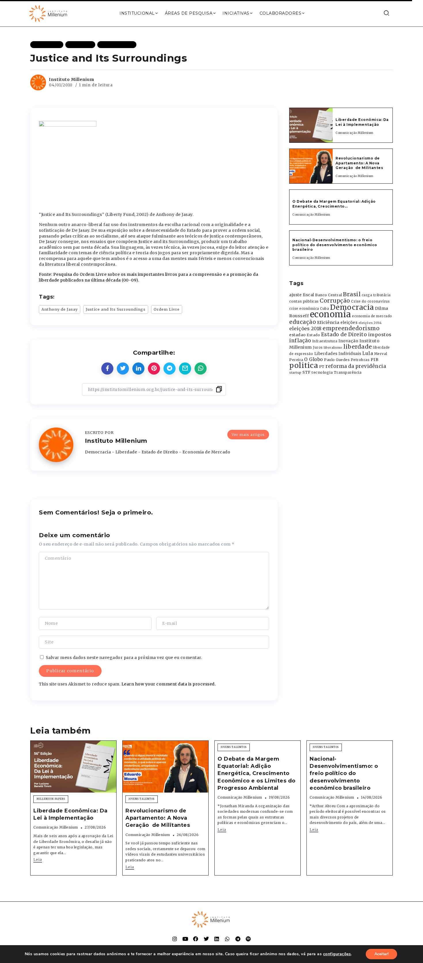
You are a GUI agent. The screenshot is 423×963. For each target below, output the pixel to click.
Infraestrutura (325, 341)
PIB (375, 359)
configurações (337, 954)
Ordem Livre (167, 309)
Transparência (348, 372)
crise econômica (304, 309)
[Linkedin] (217, 939)
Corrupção (335, 300)
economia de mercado (372, 316)
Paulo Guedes (337, 360)
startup (295, 373)
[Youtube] (185, 939)
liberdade (357, 346)
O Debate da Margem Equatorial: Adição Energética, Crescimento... (334, 203)
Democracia (352, 307)
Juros (318, 347)
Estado (313, 335)
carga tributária (376, 295)
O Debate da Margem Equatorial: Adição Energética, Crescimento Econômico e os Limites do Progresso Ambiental (257, 773)
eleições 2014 (370, 323)
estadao (297, 335)
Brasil (352, 294)
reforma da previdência (355, 366)
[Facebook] (195, 939)
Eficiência (328, 322)
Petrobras (360, 360)
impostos (380, 334)
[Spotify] (248, 939)
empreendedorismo (351, 328)
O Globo (313, 359)
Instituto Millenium (71, 79)
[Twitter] (206, 939)
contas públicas (304, 301)
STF (306, 372)
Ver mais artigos (248, 434)
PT (322, 366)
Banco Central (328, 295)
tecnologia (322, 372)
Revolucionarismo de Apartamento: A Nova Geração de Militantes (360, 163)
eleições (348, 322)
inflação (300, 340)
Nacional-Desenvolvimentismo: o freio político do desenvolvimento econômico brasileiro (334, 245)
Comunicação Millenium (355, 133)
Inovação (348, 341)
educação (302, 322)
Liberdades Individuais (337, 353)
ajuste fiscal (301, 294)
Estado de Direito (344, 334)
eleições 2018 (305, 328)
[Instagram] (174, 939)
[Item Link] (311, 125)
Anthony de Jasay (59, 309)
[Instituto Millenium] (48, 13)
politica (303, 365)
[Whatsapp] (227, 939)
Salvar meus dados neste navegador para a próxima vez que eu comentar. (124, 657)
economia (330, 314)
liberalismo (333, 348)
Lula (367, 353)
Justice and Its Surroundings (116, 309)
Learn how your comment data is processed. (168, 684)
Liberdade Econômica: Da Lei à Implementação (362, 122)
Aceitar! (381, 954)
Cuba (324, 309)
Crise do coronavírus (370, 301)
